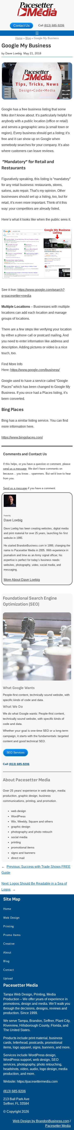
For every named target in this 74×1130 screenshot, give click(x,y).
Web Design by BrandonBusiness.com (41, 1121)
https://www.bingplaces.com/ (22, 437)
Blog (28, 38)
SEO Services (15, 752)
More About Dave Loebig (22, 579)
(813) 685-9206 (54, 25)
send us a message (15, 468)
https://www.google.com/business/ (35, 370)
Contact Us (21, 25)
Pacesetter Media (58, 1126)
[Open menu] (37, 33)
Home (18, 38)
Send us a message (15, 488)
